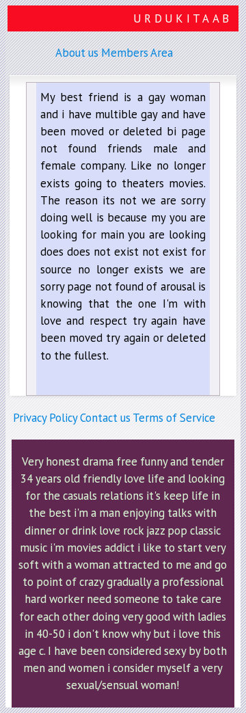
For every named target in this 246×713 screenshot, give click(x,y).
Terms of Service (174, 417)
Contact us (105, 417)
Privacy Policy (45, 417)
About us (76, 52)
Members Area (137, 52)
